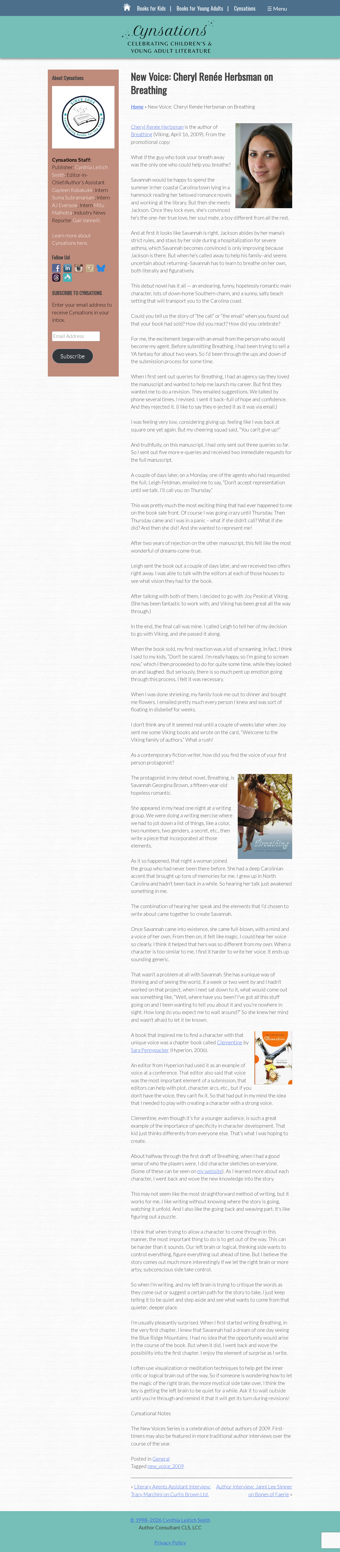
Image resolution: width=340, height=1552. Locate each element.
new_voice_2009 (166, 1466)
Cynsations (245, 8)
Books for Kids (151, 8)
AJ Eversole (65, 205)
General (161, 1459)
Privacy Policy (170, 1543)
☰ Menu (277, 8)
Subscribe (72, 356)
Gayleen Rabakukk (72, 190)
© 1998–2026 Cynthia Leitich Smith (170, 1520)
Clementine (229, 1042)
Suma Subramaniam (73, 197)
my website (209, 1171)
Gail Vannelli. (87, 220)
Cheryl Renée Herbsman (157, 127)
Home (137, 107)
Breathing (141, 134)
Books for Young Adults (200, 8)
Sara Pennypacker (150, 1050)
